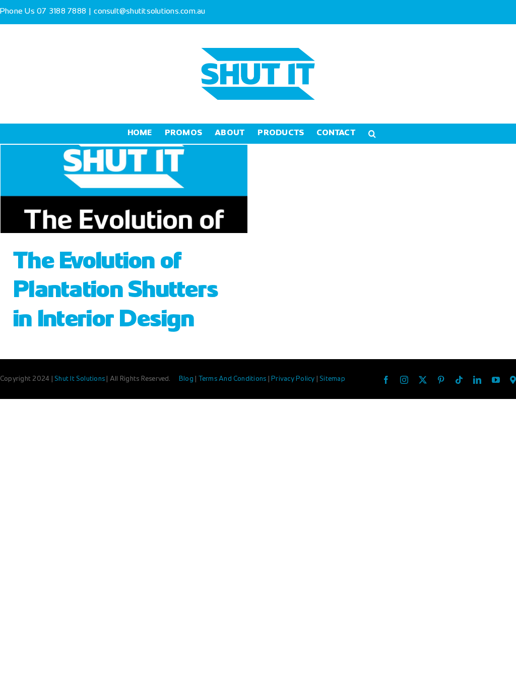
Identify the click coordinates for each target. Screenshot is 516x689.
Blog (187, 379)
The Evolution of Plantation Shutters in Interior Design (115, 291)
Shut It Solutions (79, 379)
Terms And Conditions (233, 379)
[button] (372, 134)
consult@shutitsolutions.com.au (149, 12)
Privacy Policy (293, 379)
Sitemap (332, 379)
